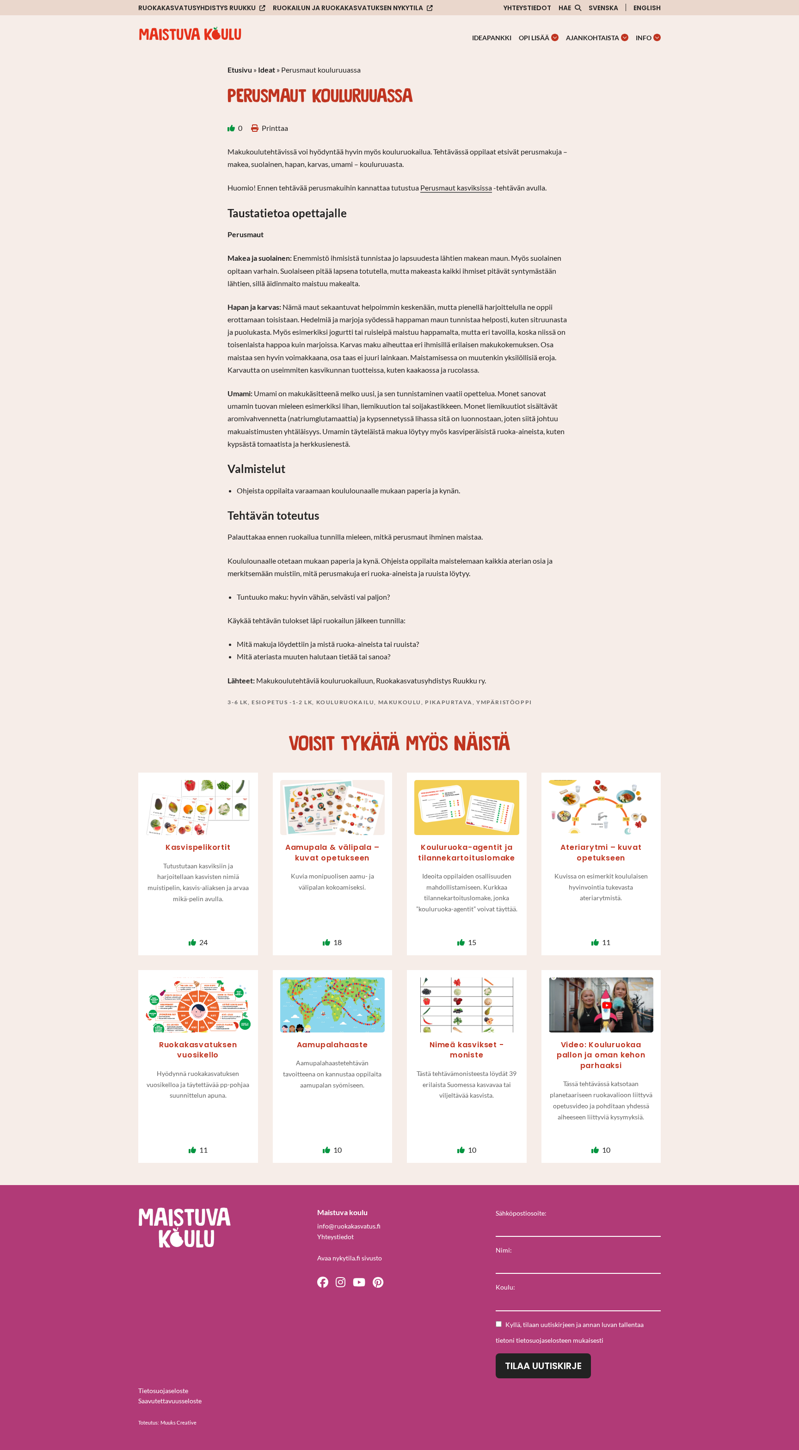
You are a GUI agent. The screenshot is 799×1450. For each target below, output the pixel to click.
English (647, 8)
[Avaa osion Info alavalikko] (657, 37)
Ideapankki (491, 38)
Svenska (603, 8)
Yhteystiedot (527, 8)
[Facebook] (322, 1281)
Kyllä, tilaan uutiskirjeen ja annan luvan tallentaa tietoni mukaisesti (570, 1332)
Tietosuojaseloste (163, 1391)
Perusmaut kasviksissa (456, 187)
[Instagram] (340, 1281)
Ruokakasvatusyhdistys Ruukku (197, 8)
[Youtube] (359, 1281)
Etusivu (239, 69)
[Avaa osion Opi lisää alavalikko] (555, 37)
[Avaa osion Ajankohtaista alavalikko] (624, 37)
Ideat (266, 69)
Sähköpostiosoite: (521, 1213)
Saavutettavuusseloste (170, 1401)
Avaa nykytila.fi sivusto (349, 1258)
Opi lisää (534, 38)
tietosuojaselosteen (544, 1340)
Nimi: (504, 1250)
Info (643, 38)
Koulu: (505, 1287)
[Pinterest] (378, 1281)
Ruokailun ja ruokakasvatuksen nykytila (348, 8)
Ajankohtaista (592, 38)
